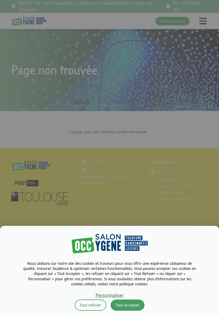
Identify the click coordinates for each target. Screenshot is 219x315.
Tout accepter (127, 305)
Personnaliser (110, 295)
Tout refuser (90, 305)
